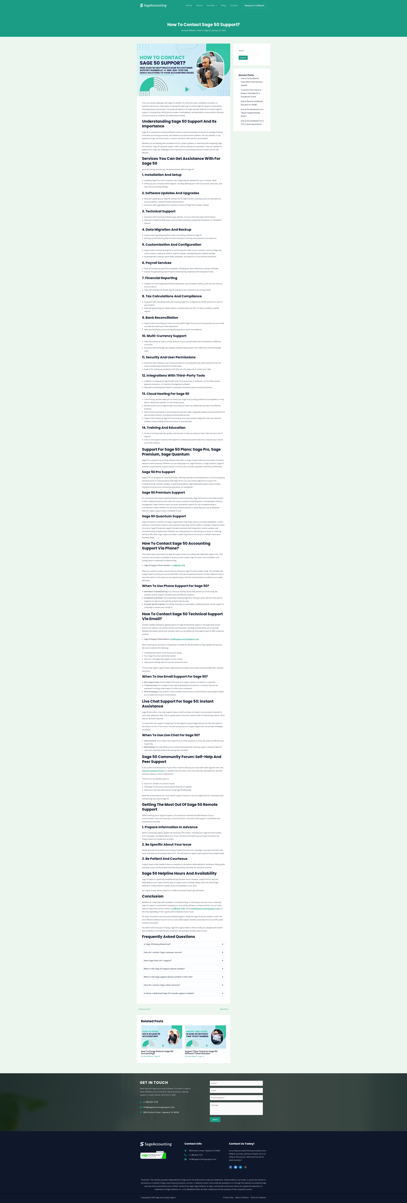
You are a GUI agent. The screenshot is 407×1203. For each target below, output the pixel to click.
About (199, 5)
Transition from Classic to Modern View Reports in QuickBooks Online (251, 93)
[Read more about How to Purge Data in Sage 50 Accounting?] (161, 1037)
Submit (215, 1120)
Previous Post (143, 1009)
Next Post (225, 1009)
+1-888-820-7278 (178, 565)
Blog (223, 5)
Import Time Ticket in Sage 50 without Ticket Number (201, 1052)
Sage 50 (207, 30)
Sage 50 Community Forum (153, 771)
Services (211, 5)
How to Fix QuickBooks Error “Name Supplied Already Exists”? (252, 112)
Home (189, 5)
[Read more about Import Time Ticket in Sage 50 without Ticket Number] (205, 1037)
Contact (234, 5)
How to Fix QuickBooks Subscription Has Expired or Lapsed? (252, 81)
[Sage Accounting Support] (153, 5)
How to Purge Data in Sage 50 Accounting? (157, 1052)
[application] (216, 5)
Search (241, 50)
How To (200, 30)
